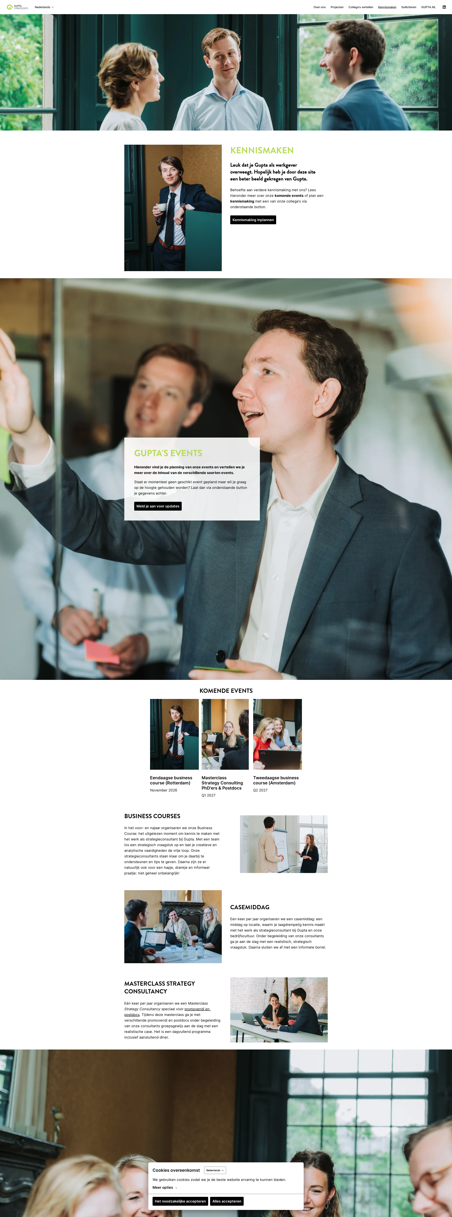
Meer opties (163, 1187)
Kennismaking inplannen (253, 220)
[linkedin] (444, 7)
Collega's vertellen (361, 7)
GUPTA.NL (428, 7)
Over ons (320, 7)
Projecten (337, 7)
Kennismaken (387, 7)
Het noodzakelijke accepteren (180, 1201)
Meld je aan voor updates (157, 506)
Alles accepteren (226, 1201)
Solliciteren (408, 7)
